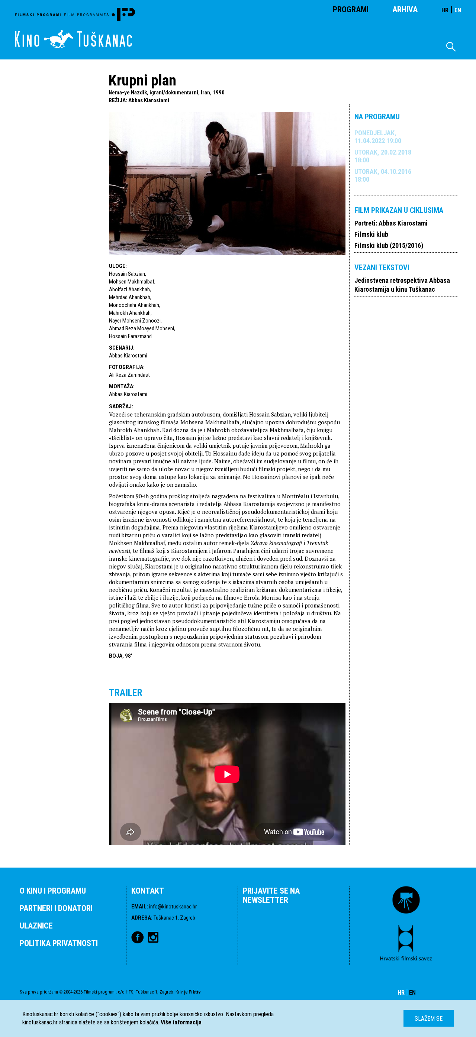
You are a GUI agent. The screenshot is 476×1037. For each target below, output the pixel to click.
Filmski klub (371, 234)
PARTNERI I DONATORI (56, 908)
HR (444, 10)
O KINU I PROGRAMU (53, 890)
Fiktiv (195, 992)
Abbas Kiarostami (148, 100)
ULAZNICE (36, 925)
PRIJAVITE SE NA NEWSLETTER (271, 895)
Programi (351, 9)
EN (457, 10)
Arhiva (405, 9)
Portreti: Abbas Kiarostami (391, 223)
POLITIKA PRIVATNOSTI (59, 943)
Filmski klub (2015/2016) (388, 245)
